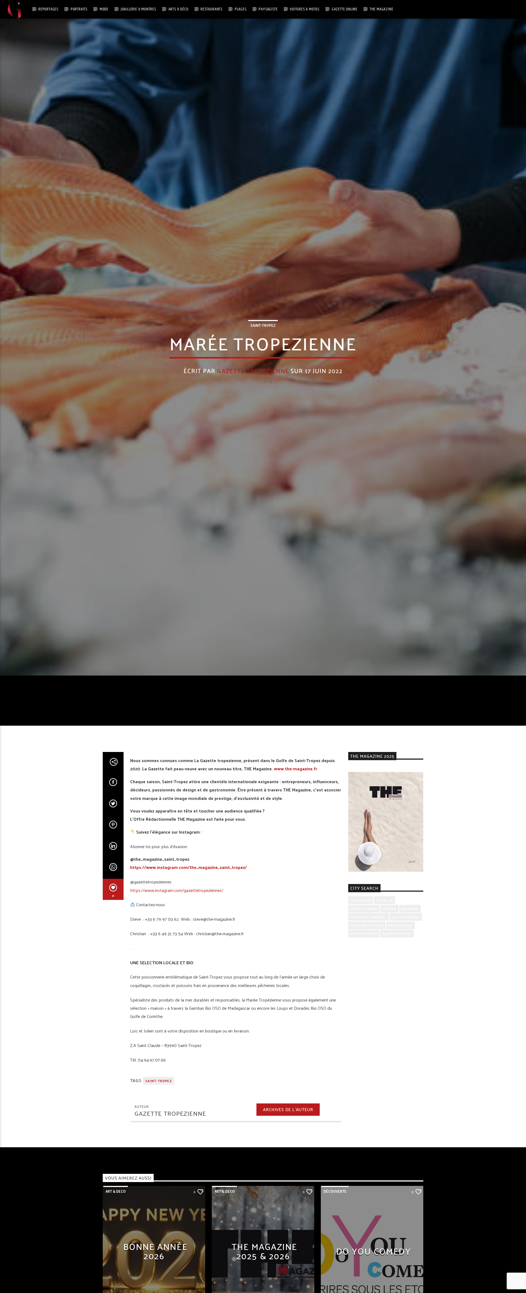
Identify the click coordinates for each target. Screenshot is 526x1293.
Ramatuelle (400, 945)
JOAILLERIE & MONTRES (138, 9)
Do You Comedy (373, 1271)
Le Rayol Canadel (368, 937)
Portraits (79, 9)
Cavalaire (360, 920)
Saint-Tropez (263, 334)
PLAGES (241, 9)
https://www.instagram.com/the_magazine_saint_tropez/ (188, 887)
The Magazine (381, 9)
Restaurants (211, 9)
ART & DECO (115, 1211)
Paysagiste (268, 9)
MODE (104, 9)
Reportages (48, 9)
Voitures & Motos (304, 9)
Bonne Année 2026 (155, 1270)
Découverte (335, 1211)
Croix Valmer (363, 928)
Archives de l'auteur (288, 1129)
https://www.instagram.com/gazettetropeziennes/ (176, 910)
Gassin (389, 928)
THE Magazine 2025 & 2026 (264, 1270)
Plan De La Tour (366, 945)
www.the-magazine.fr (295, 788)
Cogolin (384, 920)
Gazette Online (345, 9)
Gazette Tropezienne (253, 379)
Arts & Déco (178, 9)
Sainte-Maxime (396, 953)
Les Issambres (406, 937)
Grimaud (409, 928)
